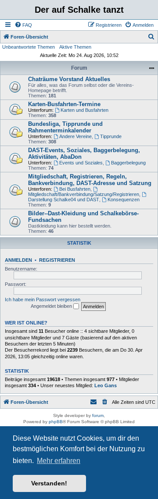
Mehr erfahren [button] (58, 460)
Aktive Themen (75, 47)
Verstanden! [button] (49, 483)
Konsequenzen (124, 199)
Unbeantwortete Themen (28, 47)
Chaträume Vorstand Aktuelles (69, 79)
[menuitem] (23, 25)
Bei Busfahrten (74, 189)
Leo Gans (105, 385)
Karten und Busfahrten (84, 110)
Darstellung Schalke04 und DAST (63, 199)
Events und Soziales (81, 162)
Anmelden (18, 260)
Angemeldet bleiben (52, 306)
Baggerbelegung (128, 162)
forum (98, 415)
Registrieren (57, 260)
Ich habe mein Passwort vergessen (42, 299)
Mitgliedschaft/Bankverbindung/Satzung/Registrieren (83, 194)
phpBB (56, 421)
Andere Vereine (75, 136)
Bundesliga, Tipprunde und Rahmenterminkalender (65, 127)
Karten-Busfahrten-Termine (64, 104)
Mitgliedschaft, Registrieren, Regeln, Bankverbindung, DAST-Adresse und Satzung (89, 179)
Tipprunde (111, 136)
